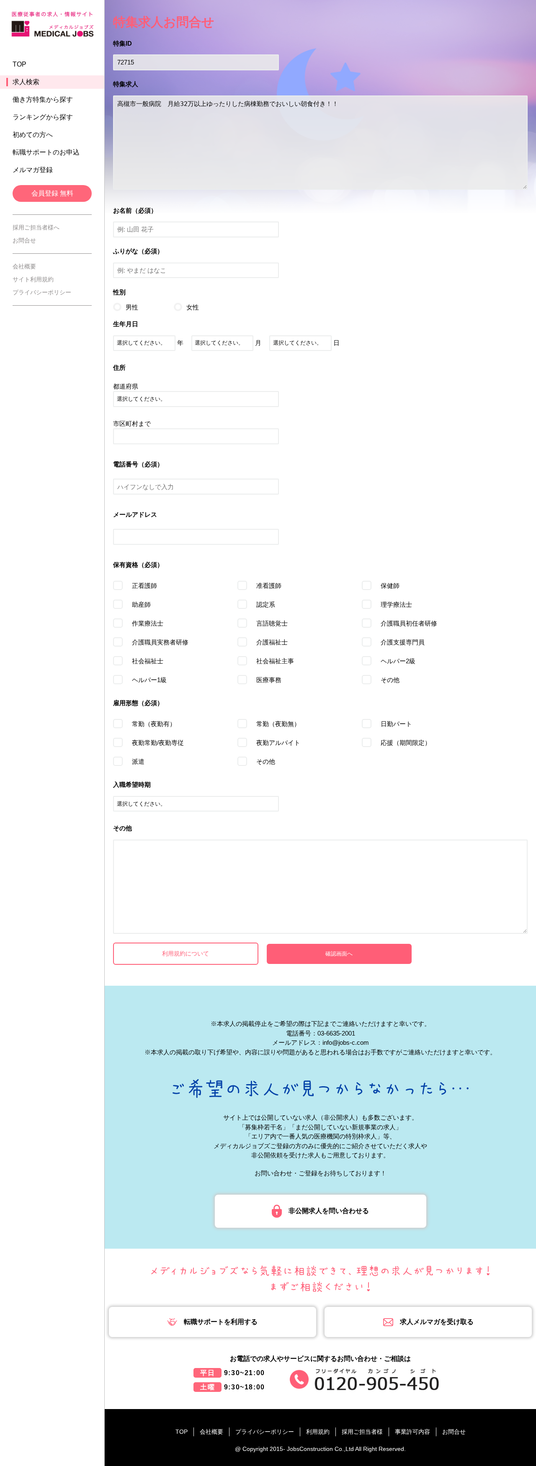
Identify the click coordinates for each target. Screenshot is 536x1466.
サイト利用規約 (33, 279)
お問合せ (24, 240)
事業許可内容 (412, 1431)
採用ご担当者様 (362, 1431)
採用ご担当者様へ (36, 227)
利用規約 (318, 1431)
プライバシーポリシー (42, 292)
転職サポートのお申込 (46, 152)
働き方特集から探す (43, 99)
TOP (19, 64)
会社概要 (24, 266)
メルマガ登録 (33, 169)
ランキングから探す (43, 117)
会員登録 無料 (52, 193)
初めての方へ (33, 134)
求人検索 (26, 81)
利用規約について (185, 953)
